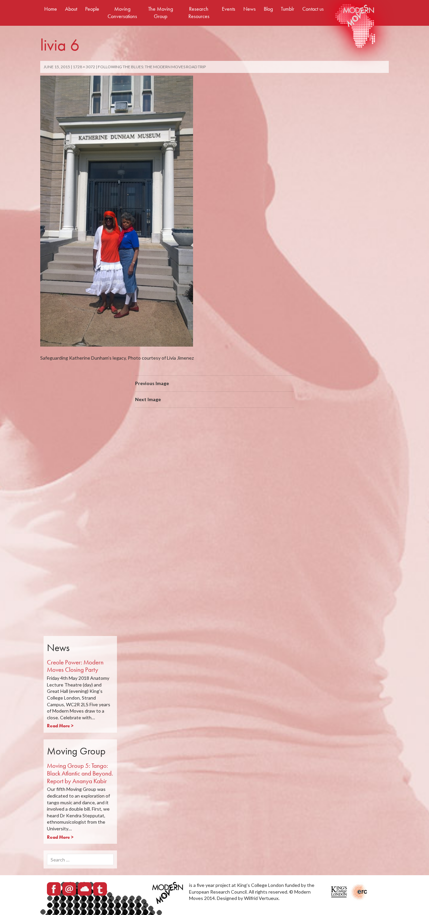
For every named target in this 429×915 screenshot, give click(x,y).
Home (50, 8)
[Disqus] (214, 507)
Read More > (60, 726)
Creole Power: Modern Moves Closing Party (75, 666)
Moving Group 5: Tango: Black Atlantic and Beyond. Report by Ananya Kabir (80, 773)
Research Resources (198, 12)
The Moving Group (160, 12)
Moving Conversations (122, 12)
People (92, 8)
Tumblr (287, 8)
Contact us (313, 8)
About (71, 8)
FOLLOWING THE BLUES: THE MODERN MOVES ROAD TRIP (152, 66)
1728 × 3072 (84, 66)
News (249, 8)
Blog (268, 8)
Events (228, 8)
